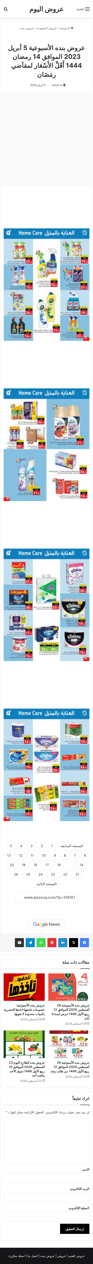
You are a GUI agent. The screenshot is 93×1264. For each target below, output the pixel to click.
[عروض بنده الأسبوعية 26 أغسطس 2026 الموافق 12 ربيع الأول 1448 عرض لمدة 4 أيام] (68, 987)
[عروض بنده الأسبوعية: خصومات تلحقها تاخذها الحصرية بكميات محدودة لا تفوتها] (24, 987)
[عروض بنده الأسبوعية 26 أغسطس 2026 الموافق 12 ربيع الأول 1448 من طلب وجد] (68, 1044)
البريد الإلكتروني (79, 1188)
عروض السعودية (46, 28)
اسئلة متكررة (17, 1256)
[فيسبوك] (84, 942)
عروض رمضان (37, 38)
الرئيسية (65, 28)
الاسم (85, 1169)
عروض (61, 1256)
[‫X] (73, 942)
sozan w (57, 85)
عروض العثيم (76, 1256)
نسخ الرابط (46, 908)
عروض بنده (27, 28)
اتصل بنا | (32, 1256)
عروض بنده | (47, 1256)
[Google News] (46, 924)
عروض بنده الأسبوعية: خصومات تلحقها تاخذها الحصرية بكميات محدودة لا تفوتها (24, 1009)
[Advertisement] (46, 139)
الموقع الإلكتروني (78, 1208)
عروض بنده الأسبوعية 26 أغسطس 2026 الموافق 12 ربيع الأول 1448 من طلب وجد (70, 1067)
